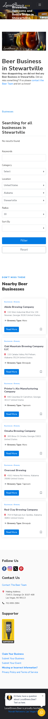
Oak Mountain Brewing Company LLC (23, 348)
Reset (24, 250)
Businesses (8, 302)
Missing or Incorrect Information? (20, 667)
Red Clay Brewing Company (21, 509)
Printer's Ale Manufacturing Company (21, 390)
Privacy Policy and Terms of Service (20, 672)
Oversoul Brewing (15, 470)
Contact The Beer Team (14, 585)
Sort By (6, 221)
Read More (11, 329)
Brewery (17, 302)
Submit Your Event (11, 663)
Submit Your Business (13, 658)
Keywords (7, 151)
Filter (24, 241)
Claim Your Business (13, 654)
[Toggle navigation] (40, 5)
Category (7, 165)
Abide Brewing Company (19, 307)
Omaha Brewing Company (19, 431)
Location (6, 179)
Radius (5, 207)
